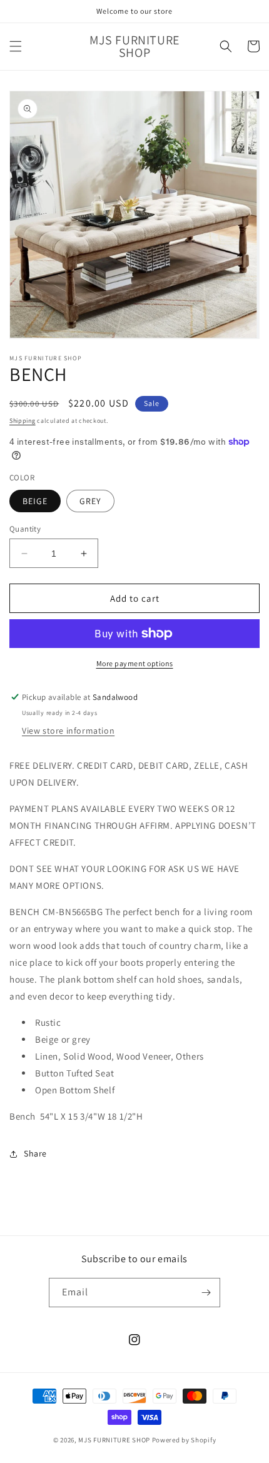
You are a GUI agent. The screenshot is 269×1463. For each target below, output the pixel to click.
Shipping (22, 421)
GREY (90, 501)
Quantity (25, 529)
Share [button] (35, 1153)
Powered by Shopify (184, 1439)
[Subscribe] (206, 1292)
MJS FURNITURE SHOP (114, 1439)
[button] (15, 46)
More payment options (134, 663)
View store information (68, 730)
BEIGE (35, 501)
